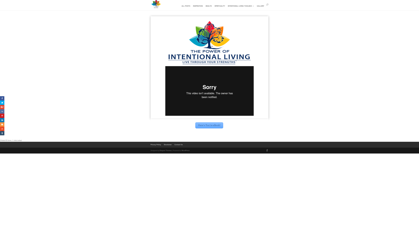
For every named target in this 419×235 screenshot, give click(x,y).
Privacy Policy (156, 144)
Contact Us (178, 144)
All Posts (186, 6)
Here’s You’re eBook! (209, 125)
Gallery (260, 6)
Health (209, 6)
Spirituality (220, 6)
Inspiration (198, 6)
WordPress (186, 150)
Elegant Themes (166, 150)
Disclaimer (168, 144)
